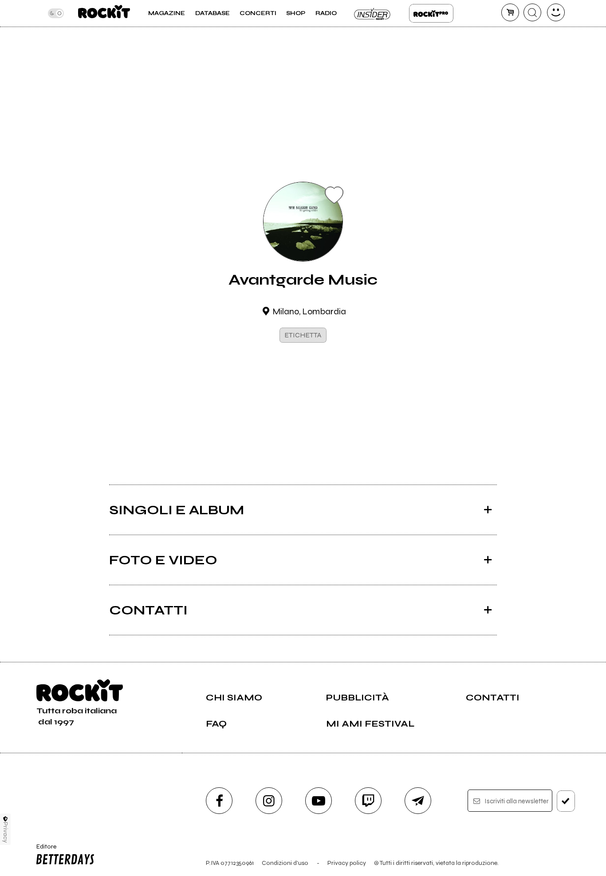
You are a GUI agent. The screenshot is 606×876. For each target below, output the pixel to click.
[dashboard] (556, 12)
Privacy (5, 832)
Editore (43, 850)
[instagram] (269, 800)
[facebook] (219, 800)
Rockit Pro (431, 13)
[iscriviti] (566, 801)
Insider (372, 13)
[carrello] (510, 12)
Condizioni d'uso (285, 863)
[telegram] (418, 800)
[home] (104, 13)
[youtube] (318, 800)
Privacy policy (346, 863)
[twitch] (368, 800)
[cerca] (532, 12)
